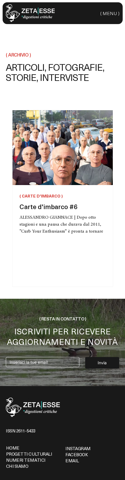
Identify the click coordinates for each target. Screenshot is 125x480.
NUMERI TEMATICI (26, 460)
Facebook (76, 454)
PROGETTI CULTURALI (29, 454)
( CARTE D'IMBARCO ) (41, 196)
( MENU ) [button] (109, 13)
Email (72, 460)
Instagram (78, 448)
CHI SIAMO (17, 466)
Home (12, 448)
